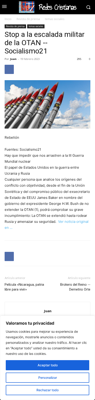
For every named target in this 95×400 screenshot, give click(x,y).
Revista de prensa (28, 19)
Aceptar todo (48, 365)
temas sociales (54, 19)
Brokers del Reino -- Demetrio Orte (75, 286)
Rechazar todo (47, 390)
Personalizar (47, 377)
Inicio (8, 19)
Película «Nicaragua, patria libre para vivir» (24, 286)
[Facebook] (9, 69)
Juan (13, 59)
